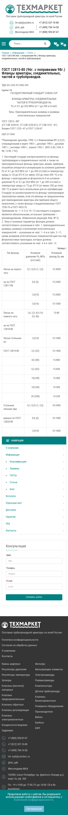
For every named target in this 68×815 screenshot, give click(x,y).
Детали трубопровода (47, 691)
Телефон (10, 568)
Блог (12, 489)
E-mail (9, 581)
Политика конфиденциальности (20, 639)
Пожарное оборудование (49, 706)
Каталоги (11, 496)
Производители (44, 711)
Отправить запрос (34, 597)
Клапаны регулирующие (15, 710)
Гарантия (10, 516)
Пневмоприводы (44, 680)
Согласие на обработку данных (19, 645)
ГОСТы (13, 475)
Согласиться (34, 808)
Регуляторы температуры (16, 674)
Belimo (39, 717)
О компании (12, 447)
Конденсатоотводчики (14, 724)
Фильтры (40, 663)
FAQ (8, 523)
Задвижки (7, 730)
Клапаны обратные (13, 704)
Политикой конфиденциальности (34, 799)
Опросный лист (14, 503)
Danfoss (39, 722)
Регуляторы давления (14, 669)
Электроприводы (45, 674)
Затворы (7, 680)
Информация (12, 454)
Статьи (13, 482)
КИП (37, 728)
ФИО (8, 555)
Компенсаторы (43, 685)
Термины (14, 468)
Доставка (11, 509)
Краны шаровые (11, 663)
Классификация (18, 461)
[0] (55, 44)
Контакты (11, 530)
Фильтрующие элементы (49, 669)
